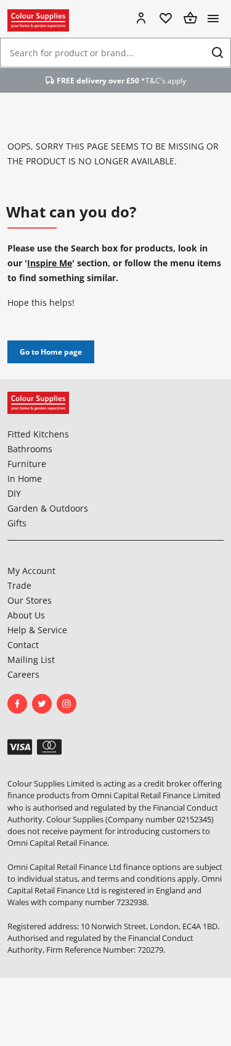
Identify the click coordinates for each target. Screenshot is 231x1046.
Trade (19, 585)
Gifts (16, 523)
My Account (31, 570)
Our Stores (29, 600)
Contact (23, 645)
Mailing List (31, 659)
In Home (24, 478)
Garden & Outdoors (47, 508)
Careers (23, 674)
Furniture (26, 464)
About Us (26, 615)
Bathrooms (29, 449)
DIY (14, 493)
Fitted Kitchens (38, 434)
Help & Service (37, 630)
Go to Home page (51, 352)
